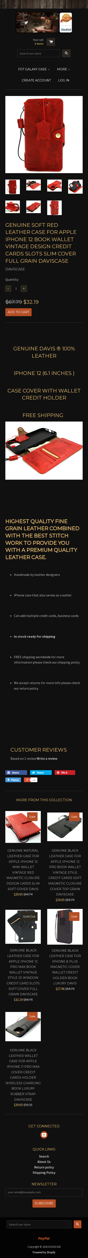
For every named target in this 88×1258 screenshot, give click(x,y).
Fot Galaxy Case (33, 69)
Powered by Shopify (44, 1252)
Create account (36, 80)
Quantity (11, 279)
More (62, 69)
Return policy (44, 1167)
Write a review (47, 758)
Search (44, 1156)
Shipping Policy (44, 1172)
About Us (44, 1161)
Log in (63, 80)
